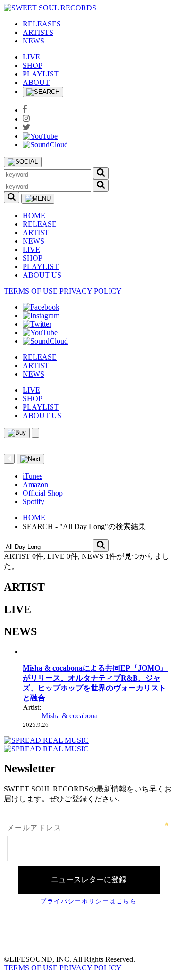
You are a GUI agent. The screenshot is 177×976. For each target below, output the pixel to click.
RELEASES (42, 24)
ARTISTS (38, 32)
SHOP (32, 65)
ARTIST (36, 232)
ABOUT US (42, 275)
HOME (34, 215)
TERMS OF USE (31, 291)
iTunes (32, 476)
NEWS (33, 41)
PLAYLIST (41, 74)
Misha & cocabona (70, 716)
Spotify (33, 501)
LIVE (31, 57)
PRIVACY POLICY (90, 291)
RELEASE (40, 224)
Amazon (35, 484)
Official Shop (43, 493)
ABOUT (36, 82)
